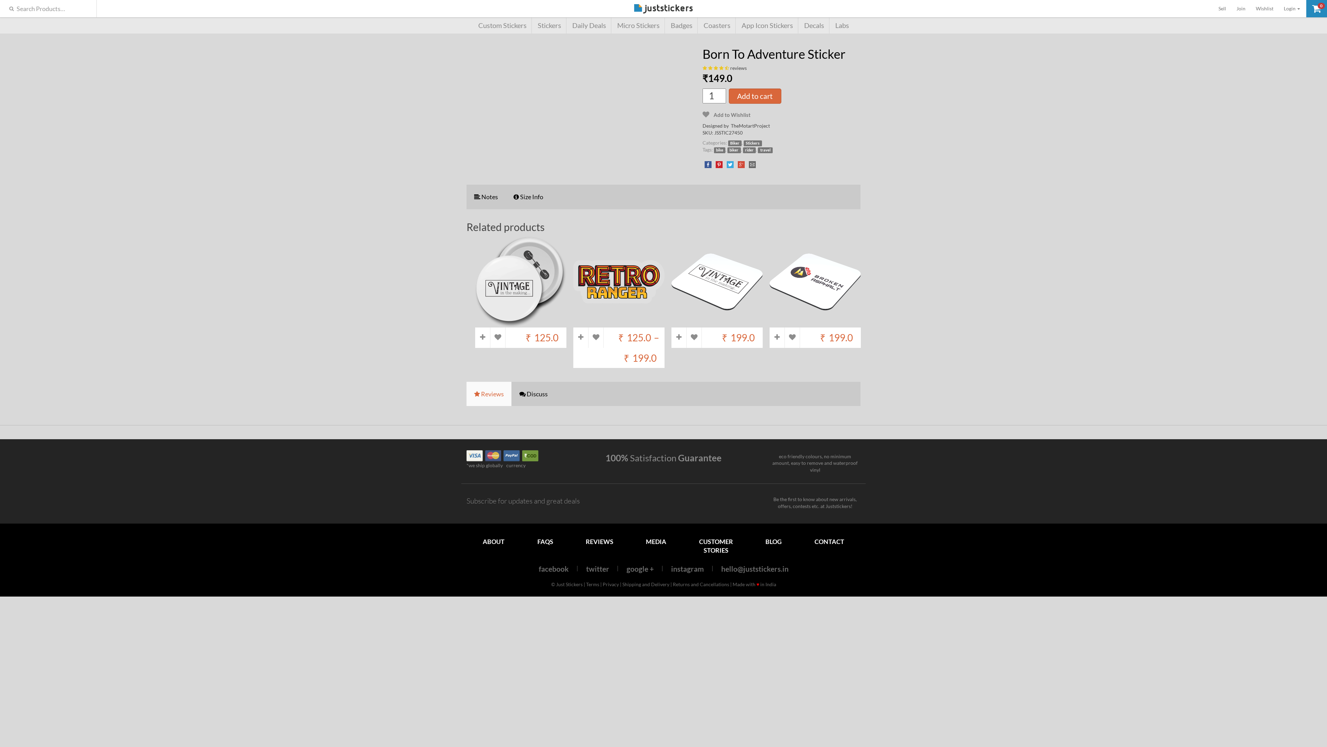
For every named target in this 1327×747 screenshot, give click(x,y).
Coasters (717, 25)
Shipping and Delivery (645, 584)
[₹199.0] (717, 324)
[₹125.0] (520, 324)
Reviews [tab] (492, 394)
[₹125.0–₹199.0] (619, 324)
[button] (1316, 8)
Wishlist (1264, 8)
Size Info (531, 197)
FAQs (545, 541)
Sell (1224, 8)
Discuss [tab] (537, 394)
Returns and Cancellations (701, 584)
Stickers (549, 25)
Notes (489, 197)
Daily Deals (589, 25)
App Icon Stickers (767, 25)
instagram (687, 568)
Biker (735, 143)
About (494, 541)
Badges (682, 25)
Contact (829, 541)
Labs (842, 25)
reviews (738, 68)
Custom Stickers (502, 25)
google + (640, 568)
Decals (814, 25)
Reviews (599, 541)
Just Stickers (663, 9)
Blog (773, 541)
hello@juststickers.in (755, 568)
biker (734, 150)
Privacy (611, 584)
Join (1240, 8)
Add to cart (755, 96)
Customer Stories (716, 546)
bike (719, 150)
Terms (592, 584)
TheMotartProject (750, 126)
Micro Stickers (638, 25)
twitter (597, 568)
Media (656, 541)
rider (749, 150)
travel (765, 150)
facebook (554, 568)
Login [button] (1290, 8)
